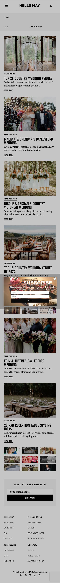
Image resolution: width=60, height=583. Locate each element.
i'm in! (30, 301)
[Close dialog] (55, 278)
